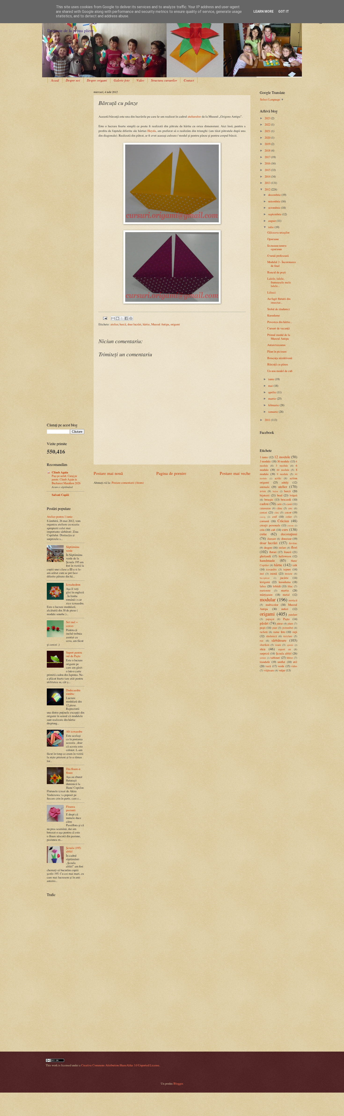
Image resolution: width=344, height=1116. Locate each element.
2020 (268, 137)
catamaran (265, 508)
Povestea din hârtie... (279, 322)
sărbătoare (278, 640)
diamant (271, 538)
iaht (295, 565)
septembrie (275, 214)
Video (140, 80)
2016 (268, 163)
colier (289, 516)
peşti (263, 627)
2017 (268, 157)
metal (286, 594)
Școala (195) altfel (73, 849)
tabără (263, 657)
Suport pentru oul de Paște (74, 654)
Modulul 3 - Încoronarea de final (281, 264)
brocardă (286, 499)
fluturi (273, 552)
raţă (295, 632)
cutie (263, 534)
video (294, 666)
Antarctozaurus (276, 345)
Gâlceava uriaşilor (278, 232)
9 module (282, 474)
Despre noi (73, 80)
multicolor (272, 605)
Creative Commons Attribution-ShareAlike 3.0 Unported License (120, 1065)
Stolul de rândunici (278, 309)
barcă (123, 324)
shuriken (264, 645)
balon (275, 491)
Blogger (178, 1083)
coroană (264, 521)
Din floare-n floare (73, 770)
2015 (268, 170)
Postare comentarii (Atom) (128, 482)
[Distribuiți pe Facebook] (126, 318)
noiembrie (274, 201)
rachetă (263, 632)
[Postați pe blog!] (117, 318)
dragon (268, 547)
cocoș (262, 516)
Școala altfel (284, 653)
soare (278, 645)
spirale (290, 645)
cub (273, 530)
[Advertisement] (61, 104)
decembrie (275, 195)
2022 (268, 124)
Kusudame (273, 315)
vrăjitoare (269, 670)
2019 (268, 144)
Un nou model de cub (279, 371)
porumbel (287, 627)
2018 (268, 150)
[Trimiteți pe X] (122, 318)
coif (274, 516)
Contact (189, 80)
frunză (287, 552)
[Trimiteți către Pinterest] (130, 318)
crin (262, 530)
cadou (264, 503)
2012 (268, 189)
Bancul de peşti (276, 272)
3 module (265, 461)
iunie (271, 379)
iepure (287, 569)
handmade (267, 560)
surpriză (264, 653)
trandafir (265, 662)
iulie (271, 227)
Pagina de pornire (171, 473)
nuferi (284, 609)
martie (272, 398)
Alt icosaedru (74, 731)
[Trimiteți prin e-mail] (113, 318)
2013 (268, 183)
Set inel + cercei (72, 624)
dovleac (293, 543)
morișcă (293, 600)
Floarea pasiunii (71, 808)
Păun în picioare (277, 351)
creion (290, 525)
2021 (268, 131)
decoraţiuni (289, 534)
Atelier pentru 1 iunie (60, 516)
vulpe (282, 670)
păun (290, 623)
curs (285, 529)
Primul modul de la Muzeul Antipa (278, 336)
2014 (268, 176)
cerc (290, 508)
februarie (274, 405)
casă (289, 504)
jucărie (284, 578)
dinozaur (286, 538)
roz (261, 640)
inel (262, 573)
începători (265, 578)
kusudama (285, 582)
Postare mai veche (235, 473)
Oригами (273, 239)
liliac (290, 586)
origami (175, 324)
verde (281, 666)
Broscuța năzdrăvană (279, 358)
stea (262, 649)
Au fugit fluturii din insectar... (278, 300)
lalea (263, 586)
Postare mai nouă (108, 473)
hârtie (146, 324)
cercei (263, 512)
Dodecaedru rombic (73, 692)
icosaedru (271, 569)
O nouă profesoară (278, 255)
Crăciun (283, 520)
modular (268, 599)
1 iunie (264, 457)
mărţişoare (266, 594)
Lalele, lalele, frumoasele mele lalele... (279, 282)
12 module (282, 456)
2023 (268, 118)
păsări (264, 623)
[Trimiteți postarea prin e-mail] (105, 318)
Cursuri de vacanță (278, 328)
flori (294, 547)
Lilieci (271, 292)
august (272, 221)
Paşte (286, 619)
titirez (290, 657)
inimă (273, 573)
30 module (283, 461)
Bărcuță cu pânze (277, 364)
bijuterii (265, 495)
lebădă (277, 586)
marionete (265, 590)
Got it (283, 11)
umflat (281, 662)
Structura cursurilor (164, 80)
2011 (268, 420)
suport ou (284, 649)
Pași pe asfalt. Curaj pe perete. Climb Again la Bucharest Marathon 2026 (66, 479)
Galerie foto (122, 80)
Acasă (55, 80)
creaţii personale (270, 525)
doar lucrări (134, 324)
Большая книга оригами (276, 247)
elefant (282, 547)
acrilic (278, 478)
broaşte (268, 499)
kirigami (265, 582)
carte (279, 504)
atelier (114, 324)
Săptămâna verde (72, 548)
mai (271, 385)
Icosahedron (73, 584)
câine (279, 508)
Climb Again (60, 472)
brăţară (293, 495)
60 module (283, 470)
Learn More (263, 11)
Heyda (151, 131)
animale (265, 487)
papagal (270, 619)
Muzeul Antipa (160, 324)
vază (268, 666)
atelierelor (194, 116)
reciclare (287, 636)
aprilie (272, 392)
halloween (285, 556)
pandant (293, 614)
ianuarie (273, 411)
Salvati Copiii (60, 495)
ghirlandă (265, 556)
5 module (282, 465)
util (295, 662)
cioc (276, 512)
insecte (288, 573)
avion (263, 491)
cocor (288, 512)
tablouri (275, 657)
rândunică (271, 636)
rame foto (279, 632)
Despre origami (97, 80)
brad (279, 495)
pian (274, 627)
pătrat (280, 623)
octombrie (274, 207)
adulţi (285, 482)
